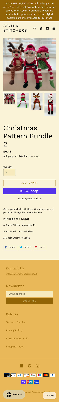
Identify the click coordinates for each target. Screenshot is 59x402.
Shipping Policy (15, 346)
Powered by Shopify (41, 392)
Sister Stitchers (15, 28)
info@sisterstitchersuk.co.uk (22, 274)
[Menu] (54, 28)
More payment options (29, 198)
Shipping (8, 156)
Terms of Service (15, 322)
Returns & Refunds (17, 338)
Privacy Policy (14, 330)
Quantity (7, 167)
